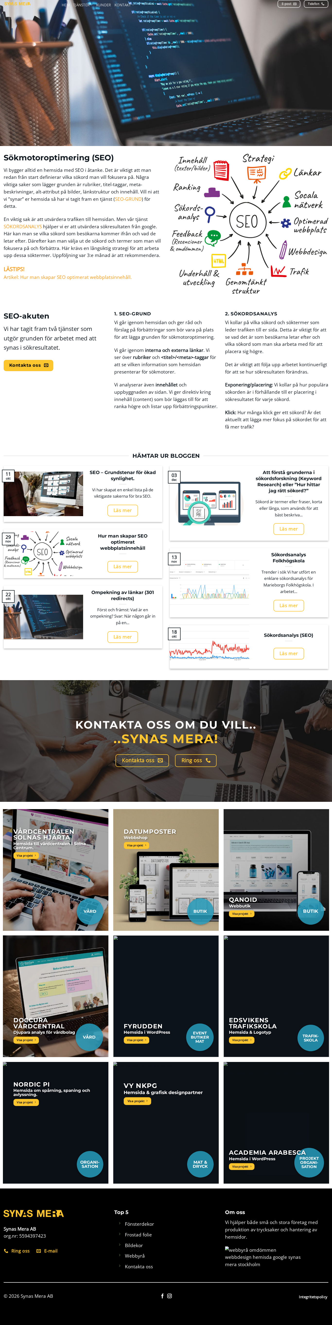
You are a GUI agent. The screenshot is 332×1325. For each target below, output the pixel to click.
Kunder (103, 4)
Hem (66, 4)
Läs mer (123, 510)
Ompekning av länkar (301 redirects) (122, 595)
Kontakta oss (139, 1266)
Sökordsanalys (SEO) (288, 635)
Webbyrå (135, 1256)
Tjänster (81, 4)
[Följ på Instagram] (169, 1296)
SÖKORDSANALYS (23, 226)
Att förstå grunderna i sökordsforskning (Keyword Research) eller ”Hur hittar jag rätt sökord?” (289, 481)
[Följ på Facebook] (162, 1296)
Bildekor (134, 1245)
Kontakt (122, 4)
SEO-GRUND (128, 199)
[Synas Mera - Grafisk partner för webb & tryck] (31, 3)
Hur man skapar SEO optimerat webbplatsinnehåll (123, 542)
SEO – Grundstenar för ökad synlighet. (123, 475)
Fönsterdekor (139, 1224)
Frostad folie (138, 1235)
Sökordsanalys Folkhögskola (288, 558)
